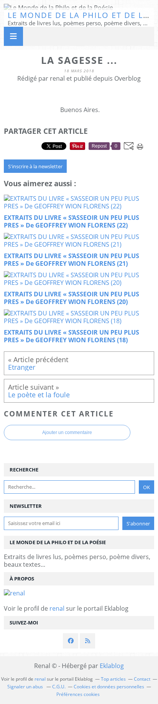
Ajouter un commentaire (67, 432)
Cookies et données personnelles (109, 686)
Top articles (113, 679)
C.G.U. (59, 686)
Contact (142, 679)
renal (56, 608)
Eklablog (112, 666)
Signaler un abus (25, 686)
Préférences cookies (78, 694)
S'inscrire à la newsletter (35, 166)
